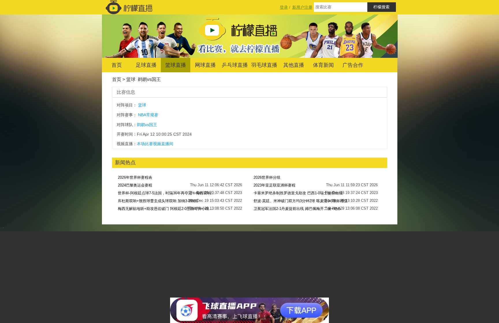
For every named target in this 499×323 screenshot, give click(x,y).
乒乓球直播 (235, 65)
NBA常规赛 (148, 114)
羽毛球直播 (264, 65)
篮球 (130, 79)
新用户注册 (302, 7)
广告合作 (352, 65)
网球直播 (205, 65)
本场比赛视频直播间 (155, 143)
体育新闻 (323, 65)
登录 (284, 7)
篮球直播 (175, 65)
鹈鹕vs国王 (149, 79)
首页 (116, 65)
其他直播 (293, 65)
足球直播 (146, 65)
